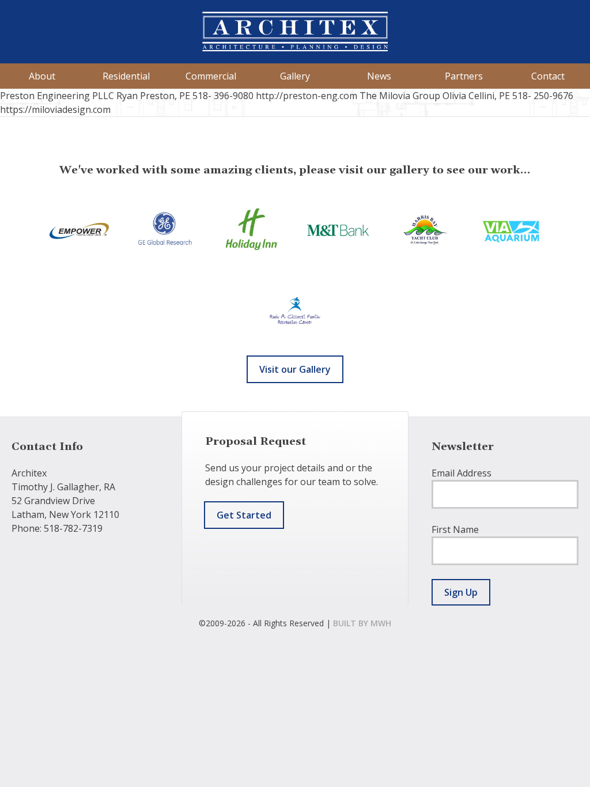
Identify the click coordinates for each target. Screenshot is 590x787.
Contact (548, 76)
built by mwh (362, 623)
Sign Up (461, 592)
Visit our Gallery (295, 369)
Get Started (244, 515)
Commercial (211, 76)
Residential (126, 76)
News (379, 76)
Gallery (295, 76)
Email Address (461, 473)
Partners (464, 76)
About (42, 76)
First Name (455, 529)
